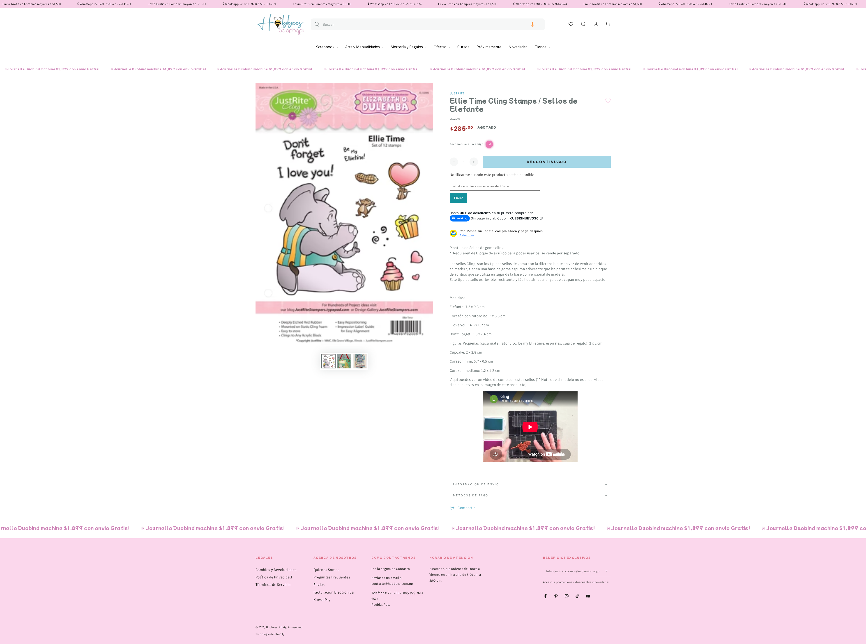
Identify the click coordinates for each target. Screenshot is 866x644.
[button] (532, 24)
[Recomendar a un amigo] (489, 144)
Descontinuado (547, 162)
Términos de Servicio (273, 584)
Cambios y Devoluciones (276, 569)
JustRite (457, 93)
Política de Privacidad (274, 577)
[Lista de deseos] (571, 24)
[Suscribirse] (607, 571)
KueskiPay (322, 599)
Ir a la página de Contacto (390, 568)
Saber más (467, 235)
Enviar (458, 198)
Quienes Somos (326, 569)
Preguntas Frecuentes (331, 577)
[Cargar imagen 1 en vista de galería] (328, 361)
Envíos (319, 584)
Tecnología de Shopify (270, 634)
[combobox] (432, 24)
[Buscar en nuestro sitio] (316, 24)
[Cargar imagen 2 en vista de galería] (344, 361)
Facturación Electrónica (333, 592)
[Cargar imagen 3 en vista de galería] (360, 361)
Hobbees (271, 627)
